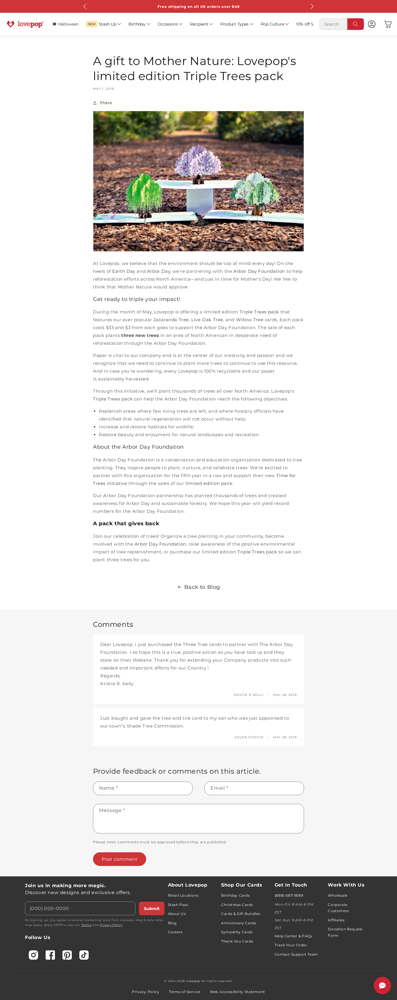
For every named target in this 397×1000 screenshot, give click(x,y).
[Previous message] (85, 6)
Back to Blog (202, 587)
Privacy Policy (111, 925)
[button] (103, 24)
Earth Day (123, 271)
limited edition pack (208, 483)
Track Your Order (291, 945)
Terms (86, 925)
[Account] (371, 24)
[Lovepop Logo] (25, 24)
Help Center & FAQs (293, 936)
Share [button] (106, 102)
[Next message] (312, 6)
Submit (152, 908)
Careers (175, 932)
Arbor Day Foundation (259, 271)
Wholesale (337, 895)
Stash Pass (178, 904)
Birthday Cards (235, 895)
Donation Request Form (345, 932)
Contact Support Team (296, 954)
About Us (177, 913)
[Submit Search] (355, 24)
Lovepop (193, 981)
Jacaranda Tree (171, 319)
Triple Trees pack (259, 312)
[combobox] (341, 24)
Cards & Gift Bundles (240, 913)
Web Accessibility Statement (237, 992)
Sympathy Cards (237, 932)
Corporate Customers (338, 907)
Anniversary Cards (238, 923)
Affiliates (336, 920)
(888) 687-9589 (289, 895)
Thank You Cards (237, 941)
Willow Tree (250, 319)
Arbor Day (158, 271)
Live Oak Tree (207, 319)
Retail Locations (183, 895)
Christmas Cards (237, 904)
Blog (172, 923)
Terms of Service (185, 992)
